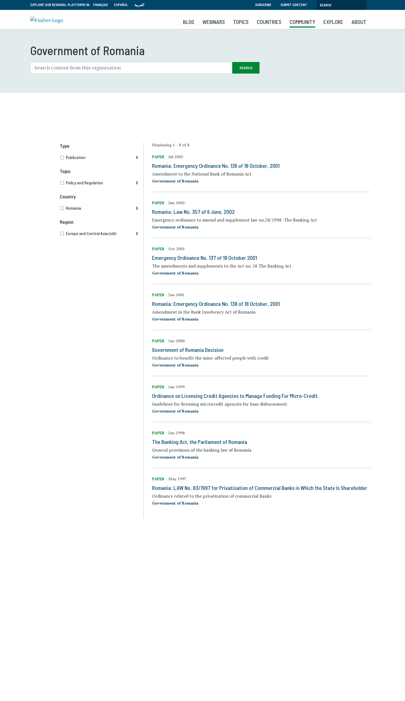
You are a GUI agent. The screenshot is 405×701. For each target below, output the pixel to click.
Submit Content (293, 4)
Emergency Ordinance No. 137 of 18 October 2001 (204, 257)
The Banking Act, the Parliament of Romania (199, 441)
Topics (241, 21)
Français (100, 4)
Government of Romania (175, 181)
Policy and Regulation (102, 182)
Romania (102, 208)
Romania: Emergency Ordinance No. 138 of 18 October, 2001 (216, 303)
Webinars (213, 21)
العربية (139, 4)
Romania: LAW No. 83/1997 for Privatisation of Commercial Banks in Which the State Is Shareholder (259, 487)
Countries (269, 21)
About (359, 21)
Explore (333, 21)
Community (302, 21)
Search (245, 67)
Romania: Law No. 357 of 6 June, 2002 (193, 211)
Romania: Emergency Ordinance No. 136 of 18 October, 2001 (216, 165)
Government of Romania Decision (187, 349)
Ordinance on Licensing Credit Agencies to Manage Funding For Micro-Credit (235, 395)
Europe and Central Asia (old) (102, 233)
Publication (102, 157)
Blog (188, 21)
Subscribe (263, 4)
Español (121, 4)
